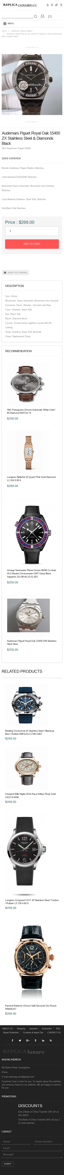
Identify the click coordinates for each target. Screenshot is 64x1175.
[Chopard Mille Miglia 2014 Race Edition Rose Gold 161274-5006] (32, 768)
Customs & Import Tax (33, 1032)
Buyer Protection (11, 1032)
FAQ (58, 1028)
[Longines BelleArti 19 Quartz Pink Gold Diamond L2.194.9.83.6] (32, 451)
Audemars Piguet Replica (21, 31)
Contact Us (47, 5)
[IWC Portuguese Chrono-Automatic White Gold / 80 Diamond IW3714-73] (32, 384)
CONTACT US (54, 1032)
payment (34, 1028)
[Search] (36, 16)
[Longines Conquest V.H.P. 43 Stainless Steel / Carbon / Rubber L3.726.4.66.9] (32, 853)
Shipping (52, 5)
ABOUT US (7, 1028)
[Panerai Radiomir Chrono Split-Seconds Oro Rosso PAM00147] (32, 959)
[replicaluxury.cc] (20, 5)
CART (56, 5)
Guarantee (47, 1028)
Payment (61, 5)
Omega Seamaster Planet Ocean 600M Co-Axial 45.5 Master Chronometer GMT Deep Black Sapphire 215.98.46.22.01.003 (31, 573)
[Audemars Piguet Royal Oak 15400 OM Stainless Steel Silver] (32, 615)
